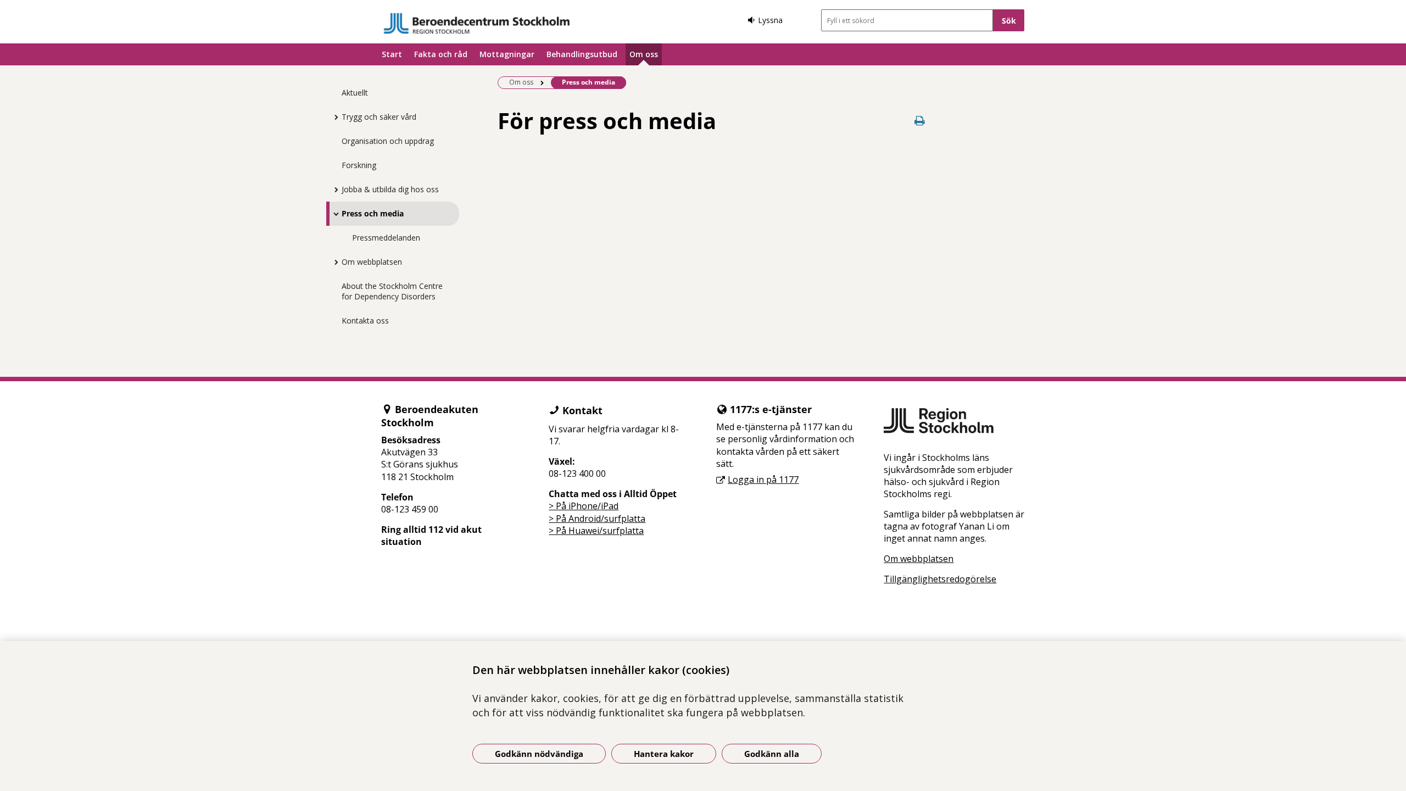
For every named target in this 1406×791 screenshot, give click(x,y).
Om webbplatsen (372, 262)
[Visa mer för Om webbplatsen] (333, 262)
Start (392, 54)
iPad (609, 506)
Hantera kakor (664, 753)
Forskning (359, 165)
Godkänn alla (771, 753)
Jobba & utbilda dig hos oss (390, 189)
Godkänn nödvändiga (539, 753)
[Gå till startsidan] (477, 23)
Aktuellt (355, 92)
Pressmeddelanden (386, 237)
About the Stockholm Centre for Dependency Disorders (392, 291)
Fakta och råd (440, 54)
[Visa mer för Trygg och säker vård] (333, 117)
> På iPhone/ (575, 506)
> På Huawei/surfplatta (596, 531)
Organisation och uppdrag (388, 141)
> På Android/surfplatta (597, 519)
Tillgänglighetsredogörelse (940, 579)
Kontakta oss (365, 320)
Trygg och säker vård (379, 117)
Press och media (373, 213)
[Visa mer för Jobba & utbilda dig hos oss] (333, 189)
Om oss (643, 54)
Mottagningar (506, 54)
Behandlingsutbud (581, 54)
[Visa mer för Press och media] (333, 214)
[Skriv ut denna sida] (920, 120)
